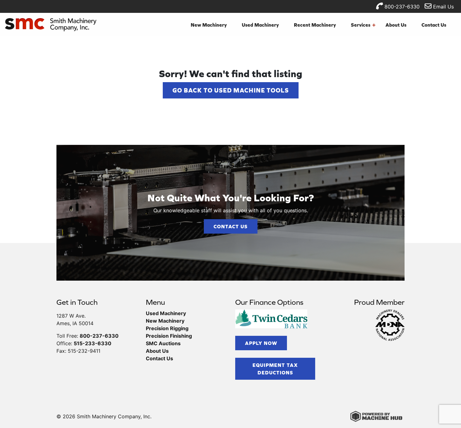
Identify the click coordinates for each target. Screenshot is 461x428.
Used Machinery (260, 25)
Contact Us (433, 25)
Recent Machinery (315, 25)
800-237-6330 (401, 6)
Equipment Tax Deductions (275, 368)
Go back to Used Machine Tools (230, 90)
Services (363, 25)
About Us (395, 25)
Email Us (443, 6)
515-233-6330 (92, 343)
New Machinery (209, 25)
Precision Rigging (167, 328)
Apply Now (261, 343)
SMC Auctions (163, 343)
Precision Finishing (169, 336)
